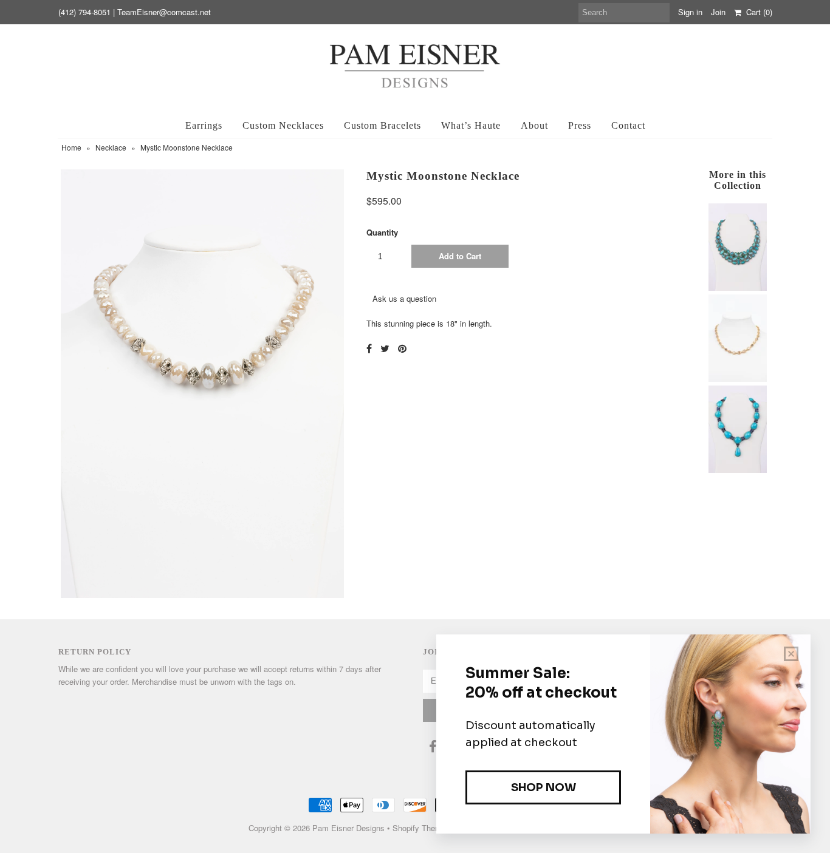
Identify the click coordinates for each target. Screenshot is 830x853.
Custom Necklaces (283, 125)
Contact (628, 125)
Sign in (690, 12)
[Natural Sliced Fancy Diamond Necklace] (737, 378)
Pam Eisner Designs (348, 828)
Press (579, 125)
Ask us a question (404, 298)
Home (71, 147)
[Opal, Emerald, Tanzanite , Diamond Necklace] (737, 287)
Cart (756, 12)
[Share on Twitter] (384, 348)
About (534, 125)
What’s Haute (471, 125)
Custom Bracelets (382, 125)
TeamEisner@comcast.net (164, 12)
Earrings (203, 125)
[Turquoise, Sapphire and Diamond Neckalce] (737, 469)
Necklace (110, 147)
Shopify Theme (419, 828)
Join (718, 12)
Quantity (382, 232)
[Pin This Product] (402, 348)
